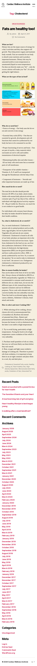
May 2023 (6, 455)
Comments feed (9, 650)
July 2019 (6, 521)
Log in (4, 644)
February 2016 (8, 622)
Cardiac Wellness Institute (18, 4)
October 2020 (8, 482)
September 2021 (9, 470)
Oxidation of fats (15, 371)
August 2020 (7, 485)
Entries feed (7, 647)
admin (14, 34)
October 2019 (8, 512)
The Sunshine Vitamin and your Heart (18, 394)
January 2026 (8, 428)
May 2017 (6, 595)
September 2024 (9, 437)
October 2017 (8, 583)
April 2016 (6, 616)
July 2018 (6, 556)
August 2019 (7, 518)
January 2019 (8, 538)
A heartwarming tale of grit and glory (17, 399)
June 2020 (6, 491)
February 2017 (8, 604)
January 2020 (8, 503)
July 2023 (6, 452)
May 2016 (6, 613)
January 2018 (8, 574)
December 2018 (9, 541)
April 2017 (6, 598)
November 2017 (9, 580)
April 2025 (6, 434)
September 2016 (9, 610)
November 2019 (9, 509)
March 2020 (7, 497)
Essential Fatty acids (21, 364)
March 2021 (7, 473)
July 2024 (6, 440)
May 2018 (6, 562)
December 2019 (9, 506)
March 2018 (7, 568)
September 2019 (9, 515)
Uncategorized (18, 24)
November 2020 (9, 479)
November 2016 (9, 607)
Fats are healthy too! (18, 29)
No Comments (20, 37)
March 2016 (7, 619)
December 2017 (9, 577)
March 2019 (7, 533)
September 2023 (9, 449)
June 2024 (6, 443)
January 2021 (8, 476)
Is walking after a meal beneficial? (16, 411)
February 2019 (8, 536)
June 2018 (6, 559)
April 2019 (6, 530)
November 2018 (9, 544)
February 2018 (8, 571)
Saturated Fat (26, 371)
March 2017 (7, 601)
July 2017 (6, 589)
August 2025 (7, 431)
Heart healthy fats (19, 367)
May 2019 (6, 527)
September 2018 (9, 550)
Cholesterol (9, 364)
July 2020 (6, 488)
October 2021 (8, 467)
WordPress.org (8, 653)
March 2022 (7, 461)
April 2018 (6, 565)
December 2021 (9, 464)
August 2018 (7, 553)
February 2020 (8, 500)
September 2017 (9, 586)
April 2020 (6, 494)
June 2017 (6, 592)
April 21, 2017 (25, 34)
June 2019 (6, 524)
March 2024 (7, 446)
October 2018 (8, 547)
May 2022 (6, 458)
